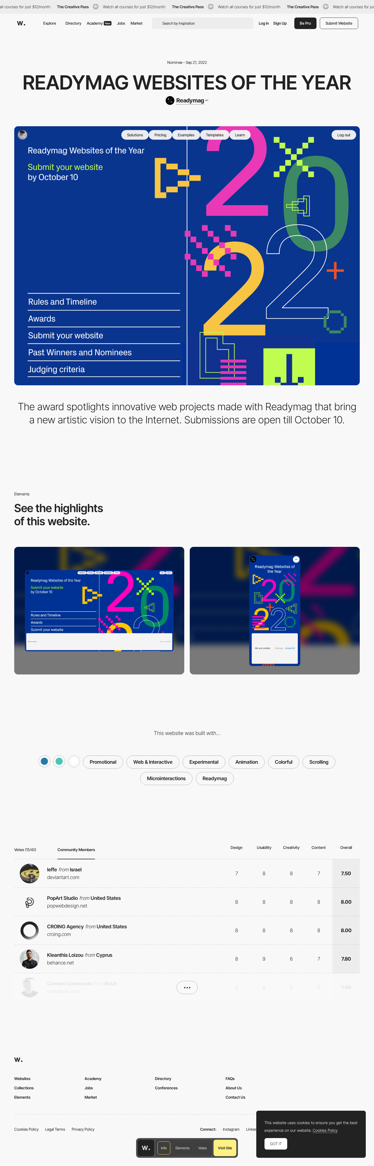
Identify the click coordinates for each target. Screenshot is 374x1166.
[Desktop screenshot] (99, 610)
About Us (234, 1087)
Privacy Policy (83, 1129)
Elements (182, 1148)
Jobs (121, 23)
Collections (24, 1087)
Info (164, 1148)
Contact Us (235, 1097)
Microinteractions (166, 778)
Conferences (166, 1087)
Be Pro (305, 23)
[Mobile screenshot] (275, 610)
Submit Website (339, 23)
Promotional (103, 762)
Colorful (283, 762)
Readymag (215, 778)
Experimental (203, 762)
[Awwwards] (21, 23)
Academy (98, 23)
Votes (202, 1148)
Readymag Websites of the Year (187, 82)
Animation (246, 762)
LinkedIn (253, 1129)
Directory (73, 23)
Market (137, 23)
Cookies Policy (26, 1129)
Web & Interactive (152, 762)
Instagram (231, 1129)
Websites (22, 1078)
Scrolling (319, 762)
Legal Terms (55, 1129)
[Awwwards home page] (146, 1148)
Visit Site (225, 1148)
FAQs (230, 1078)
